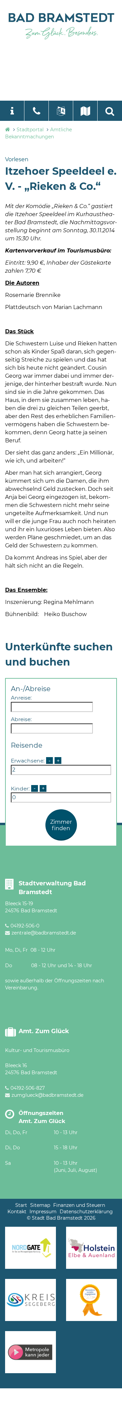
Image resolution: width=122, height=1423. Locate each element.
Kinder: (20, 788)
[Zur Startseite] (61, 25)
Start (21, 1205)
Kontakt (16, 1212)
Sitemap (40, 1205)
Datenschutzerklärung (86, 1212)
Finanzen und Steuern (79, 1205)
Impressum (43, 1212)
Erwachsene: (27, 760)
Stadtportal (30, 130)
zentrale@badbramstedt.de (44, 933)
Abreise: (21, 719)
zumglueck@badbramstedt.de (47, 1095)
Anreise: (21, 697)
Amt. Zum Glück (44, 1031)
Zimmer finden (61, 825)
